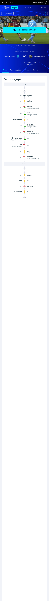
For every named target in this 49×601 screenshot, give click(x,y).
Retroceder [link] (8, 13)
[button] (42, 7)
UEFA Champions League (5, 7)
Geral (5, 70)
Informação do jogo (31, 70)
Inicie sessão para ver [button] (26, 30)
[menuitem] (16, 7)
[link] (14, 7)
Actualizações (15, 70)
